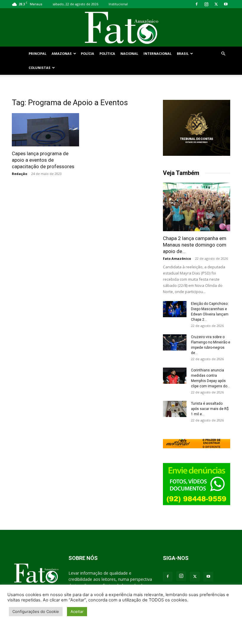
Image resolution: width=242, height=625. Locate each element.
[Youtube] (225, 4)
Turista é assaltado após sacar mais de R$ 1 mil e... (210, 408)
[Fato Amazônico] (121, 27)
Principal (37, 53)
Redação (19, 173)
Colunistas (39, 67)
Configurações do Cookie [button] (35, 611)
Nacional (129, 53)
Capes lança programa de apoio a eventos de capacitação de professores (43, 160)
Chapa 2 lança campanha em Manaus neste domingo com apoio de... (194, 244)
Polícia (87, 53)
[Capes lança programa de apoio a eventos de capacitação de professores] (45, 129)
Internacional (157, 53)
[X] (216, 4)
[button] (223, 54)
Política (107, 53)
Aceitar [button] (77, 611)
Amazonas (62, 53)
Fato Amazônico (177, 258)
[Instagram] (206, 4)
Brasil (183, 53)
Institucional (118, 4)
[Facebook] (196, 4)
